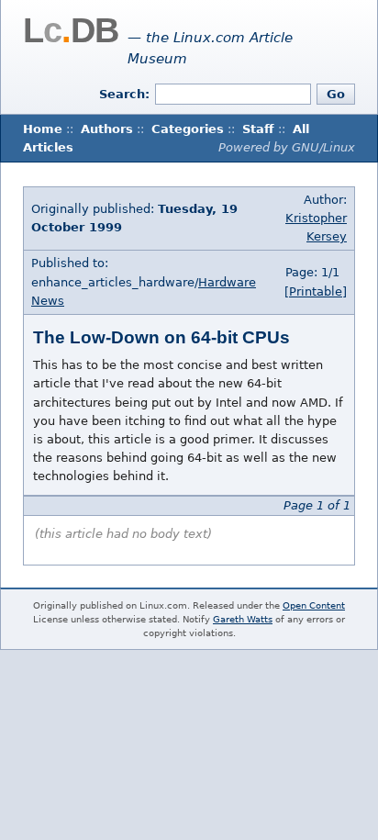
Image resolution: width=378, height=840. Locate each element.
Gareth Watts (242, 619)
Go (336, 94)
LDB (70, 30)
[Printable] (315, 291)
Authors (107, 129)
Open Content (314, 605)
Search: (124, 94)
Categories (187, 129)
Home (42, 129)
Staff (258, 129)
